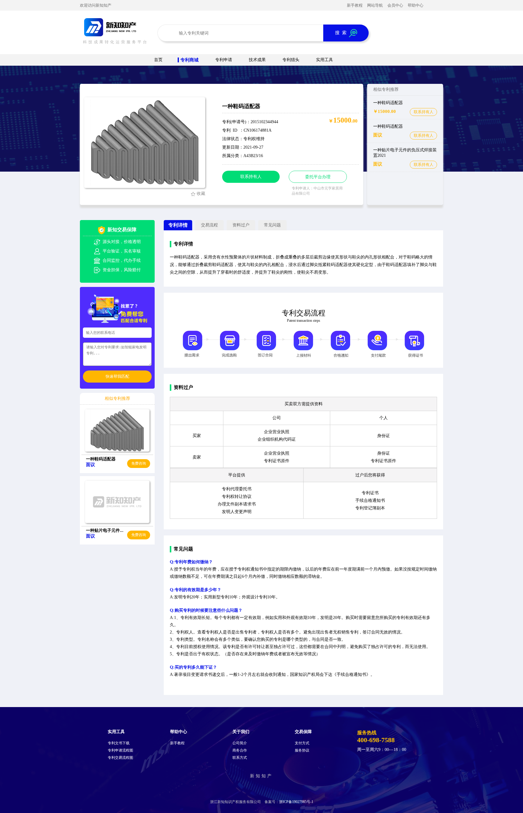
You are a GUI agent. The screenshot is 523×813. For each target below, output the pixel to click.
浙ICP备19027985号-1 (296, 802)
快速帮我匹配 (117, 376)
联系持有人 (423, 112)
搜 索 (342, 32)
